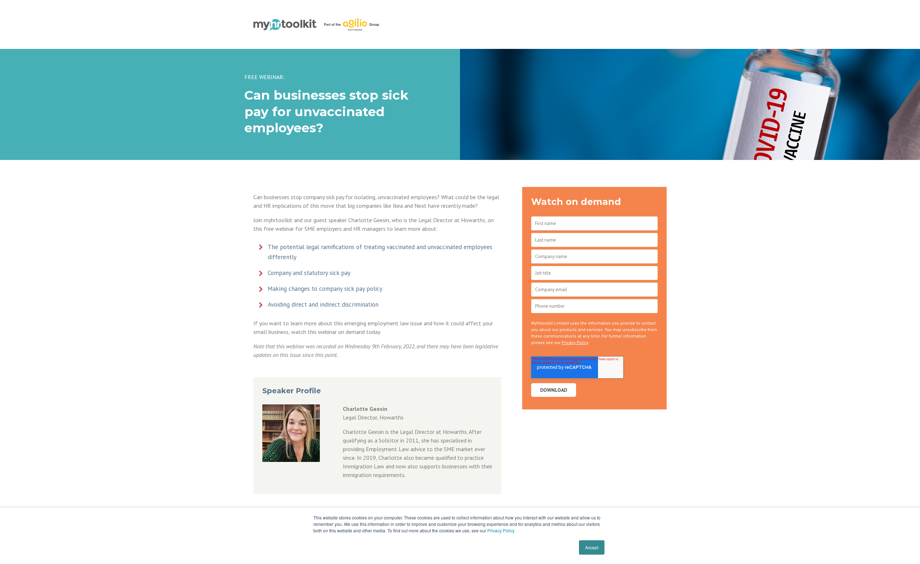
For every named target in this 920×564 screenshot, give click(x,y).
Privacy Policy (501, 530)
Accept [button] (591, 547)
